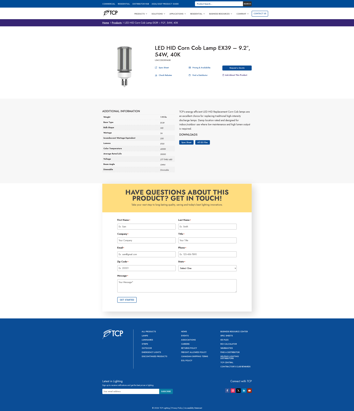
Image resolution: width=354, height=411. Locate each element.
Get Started (127, 299)
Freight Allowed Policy (193, 352)
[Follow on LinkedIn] (244, 390)
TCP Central (226, 362)
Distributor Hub (140, 4)
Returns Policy (189, 348)
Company (241, 13)
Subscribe (166, 391)
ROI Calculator (228, 344)
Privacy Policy (177, 408)
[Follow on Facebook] (227, 390)
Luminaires (147, 340)
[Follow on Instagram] (233, 390)
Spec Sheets (226, 336)
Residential (124, 4)
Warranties (226, 348)
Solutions (157, 13)
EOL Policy (186, 361)
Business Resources (219, 13)
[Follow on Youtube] (249, 390)
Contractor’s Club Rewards (235, 367)
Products (139, 13)
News (184, 332)
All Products (149, 332)
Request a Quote (237, 67)
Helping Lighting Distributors (229, 357)
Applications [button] (176, 13)
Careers (185, 344)
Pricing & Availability (201, 67)
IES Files (224, 340)
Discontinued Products (154, 356)
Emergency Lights (151, 352)
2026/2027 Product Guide (165, 4)
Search (247, 3)
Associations (188, 340)
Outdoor (147, 348)
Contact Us (260, 13)
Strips (145, 344)
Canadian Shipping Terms (194, 356)
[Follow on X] (238, 390)
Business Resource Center (234, 332)
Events (185, 336)
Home (105, 23)
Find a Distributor (200, 75)
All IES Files (202, 142)
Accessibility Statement (193, 408)
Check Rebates (165, 75)
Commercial (108, 4)
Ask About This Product (236, 75)
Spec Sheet (164, 67)
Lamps (145, 336)
